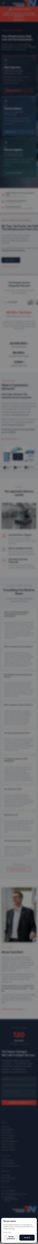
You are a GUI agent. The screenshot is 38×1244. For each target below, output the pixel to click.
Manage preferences (11, 1237)
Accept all (27, 1237)
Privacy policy (7, 1232)
